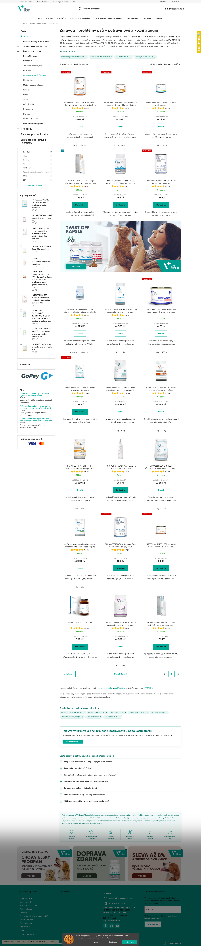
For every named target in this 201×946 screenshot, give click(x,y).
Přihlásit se (153, 924)
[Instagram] (111, 925)
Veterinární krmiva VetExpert (35, 46)
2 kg (116, 352)
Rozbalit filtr (35, 185)
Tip (37, 164)
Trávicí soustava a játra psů (71, 717)
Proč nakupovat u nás (60, 2)
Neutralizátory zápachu (33, 123)
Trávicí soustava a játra (32, 65)
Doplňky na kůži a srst (96, 712)
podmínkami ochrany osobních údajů (161, 917)
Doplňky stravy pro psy (33, 51)
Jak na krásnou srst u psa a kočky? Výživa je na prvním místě (34, 395)
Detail (80, 126)
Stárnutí (26, 114)
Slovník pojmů (26, 923)
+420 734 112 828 (117, 903)
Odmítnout (113, 942)
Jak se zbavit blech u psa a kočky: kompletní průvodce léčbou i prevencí (36, 420)
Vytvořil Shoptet (174, 943)
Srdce (25, 99)
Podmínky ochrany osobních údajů (34, 916)
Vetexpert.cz (25, 926)
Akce (23, 31)
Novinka (37, 160)
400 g (83, 145)
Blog (22, 930)
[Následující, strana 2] (171, 674)
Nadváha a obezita (30, 119)
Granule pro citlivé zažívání (100, 57)
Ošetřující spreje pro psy (144, 57)
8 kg (123, 430)
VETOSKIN (37, 168)
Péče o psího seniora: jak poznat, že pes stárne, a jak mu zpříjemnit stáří (35, 407)
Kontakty (23, 912)
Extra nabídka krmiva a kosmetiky (33, 141)
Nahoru (69, 674)
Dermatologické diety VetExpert (72, 57)
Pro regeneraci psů (112, 717)
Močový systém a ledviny (33, 85)
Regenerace (28, 109)
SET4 (37, 180)
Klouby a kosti (29, 80)
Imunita (26, 90)
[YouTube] (117, 925)
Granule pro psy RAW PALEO (36, 41)
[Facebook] (105, 925)
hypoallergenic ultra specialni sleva (37, 172)
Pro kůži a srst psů (122, 57)
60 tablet (74, 352)
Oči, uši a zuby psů (158, 712)
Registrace (175, 2)
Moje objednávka (27, 934)
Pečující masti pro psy (137, 712)
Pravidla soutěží (26, 919)
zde (119, 938)
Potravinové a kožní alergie (34, 75)
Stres (25, 94)
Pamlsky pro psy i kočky (34, 134)
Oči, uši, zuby (28, 104)
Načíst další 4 (120, 674)
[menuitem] (39, 18)
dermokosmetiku (105, 688)
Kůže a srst (28, 70)
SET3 (37, 176)
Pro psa (25, 36)
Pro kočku (26, 128)
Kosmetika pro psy (31, 56)
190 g (164, 145)
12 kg (123, 352)
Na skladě (37, 152)
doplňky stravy (120, 688)
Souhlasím (130, 942)
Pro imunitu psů (93, 717)
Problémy (27, 61)
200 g (75, 145)
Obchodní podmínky (28, 909)
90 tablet (84, 352)
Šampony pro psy (117, 712)
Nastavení (97, 942)
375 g (156, 145)
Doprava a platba (26, 2)
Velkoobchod (42, 2)
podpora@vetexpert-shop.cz (121, 898)
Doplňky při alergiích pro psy (71, 712)
